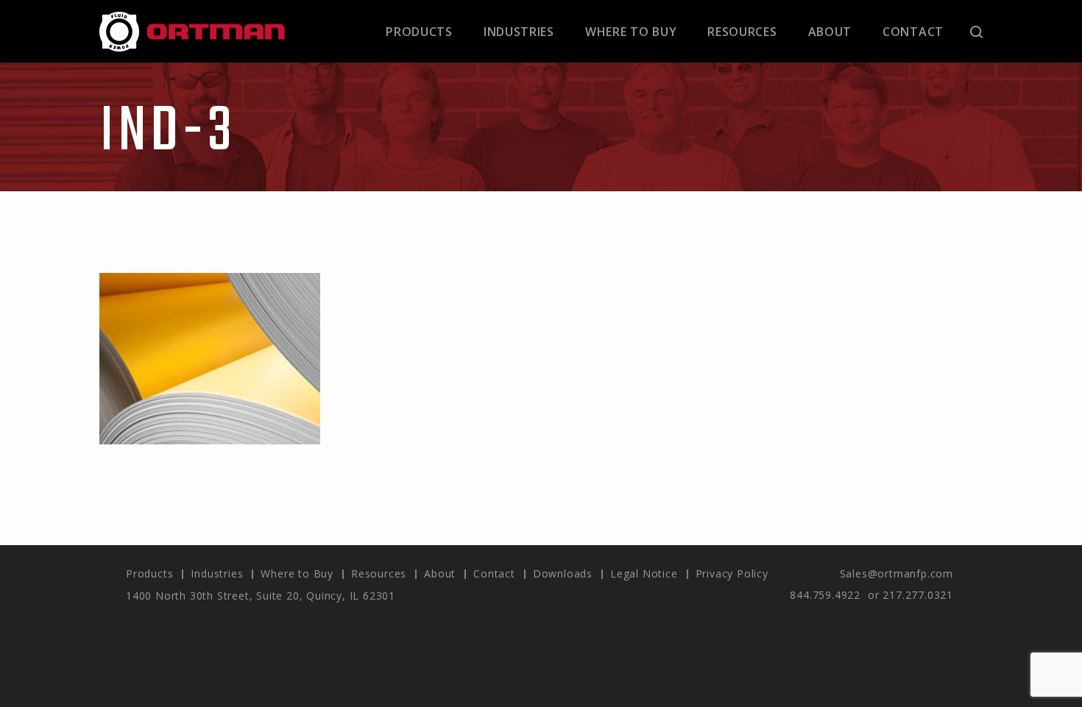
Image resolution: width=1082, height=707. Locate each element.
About (830, 32)
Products (419, 32)
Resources (742, 32)
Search (976, 32)
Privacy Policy (732, 573)
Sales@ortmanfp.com (896, 573)
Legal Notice (644, 573)
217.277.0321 (918, 595)
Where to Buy (630, 32)
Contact (913, 32)
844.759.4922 (825, 595)
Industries (519, 32)
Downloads (563, 573)
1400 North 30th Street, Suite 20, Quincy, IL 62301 (260, 596)
